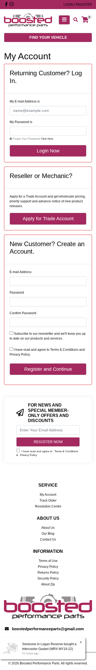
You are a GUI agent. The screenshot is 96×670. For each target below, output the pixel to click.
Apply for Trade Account (48, 218)
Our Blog (48, 533)
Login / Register (77, 4)
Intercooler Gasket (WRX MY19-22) (47, 649)
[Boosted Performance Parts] (28, 20)
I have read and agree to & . (47, 453)
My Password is (21, 122)
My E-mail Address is (25, 101)
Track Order (48, 500)
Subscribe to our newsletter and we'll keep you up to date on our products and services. (48, 336)
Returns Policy (48, 572)
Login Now (48, 150)
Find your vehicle (48, 37)
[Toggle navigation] (64, 20)
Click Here (47, 138)
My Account (48, 494)
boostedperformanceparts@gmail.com (48, 628)
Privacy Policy (20, 354)
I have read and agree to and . (47, 352)
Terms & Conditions (64, 350)
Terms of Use (48, 561)
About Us (48, 528)
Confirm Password (23, 313)
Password (17, 292)
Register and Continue (48, 369)
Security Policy (48, 578)
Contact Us (48, 539)
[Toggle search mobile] (74, 20)
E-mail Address (20, 272)
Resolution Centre (48, 506)
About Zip (48, 584)
